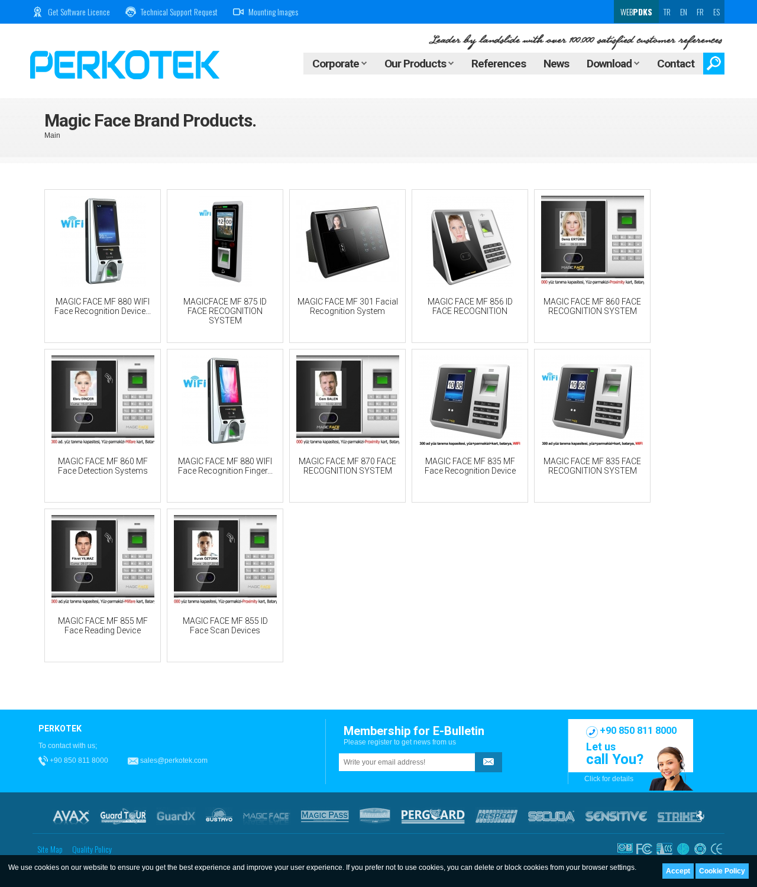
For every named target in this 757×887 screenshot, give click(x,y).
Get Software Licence (79, 11)
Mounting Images (273, 11)
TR (667, 11)
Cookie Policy (722, 871)
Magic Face (267, 816)
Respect (496, 816)
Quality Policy (92, 849)
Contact (675, 63)
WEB (635, 11)
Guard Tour (123, 816)
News (556, 63)
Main (52, 135)
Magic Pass (325, 816)
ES (716, 11)
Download (610, 63)
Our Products (416, 63)
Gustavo (219, 816)
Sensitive (616, 816)
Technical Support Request (179, 11)
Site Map (50, 849)
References (498, 63)
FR (700, 11)
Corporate (336, 63)
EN (683, 11)
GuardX (175, 816)
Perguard (433, 816)
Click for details (608, 779)
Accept (678, 871)
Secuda (551, 816)
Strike (681, 816)
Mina (375, 816)
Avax (71, 816)
